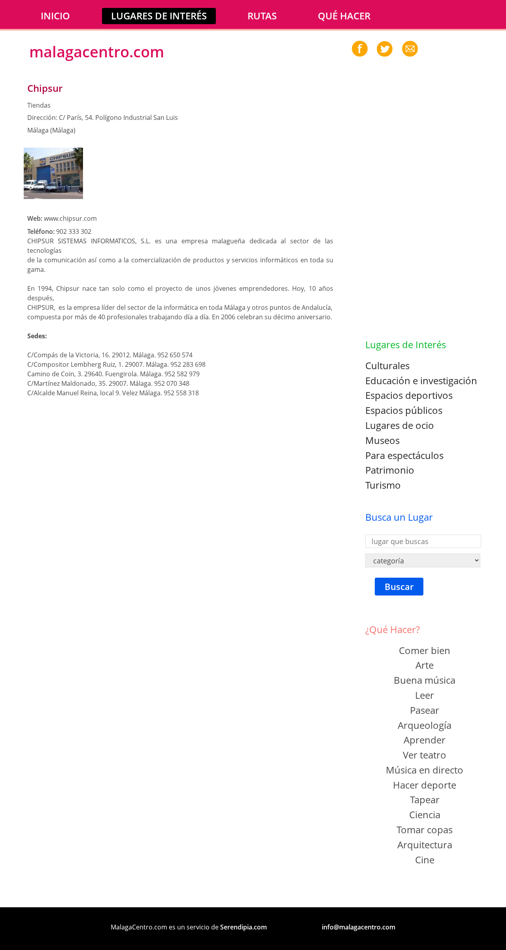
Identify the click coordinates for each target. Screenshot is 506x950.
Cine (424, 859)
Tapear (425, 799)
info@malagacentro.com (358, 927)
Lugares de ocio (399, 425)
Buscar (399, 586)
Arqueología (424, 725)
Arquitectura (424, 844)
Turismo (383, 484)
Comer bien (424, 650)
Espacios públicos (403, 410)
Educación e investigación (421, 380)
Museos (382, 440)
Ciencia (424, 814)
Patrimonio (389, 469)
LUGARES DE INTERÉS (159, 15)
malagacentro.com (96, 51)
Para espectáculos (404, 455)
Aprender (425, 739)
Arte (424, 664)
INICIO (55, 15)
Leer (424, 695)
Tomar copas (424, 829)
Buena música (424, 679)
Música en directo (424, 769)
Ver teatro (424, 754)
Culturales (387, 365)
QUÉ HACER (344, 15)
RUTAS (262, 15)
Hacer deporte (424, 784)
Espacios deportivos (409, 395)
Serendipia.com (243, 927)
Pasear (424, 710)
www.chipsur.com (70, 218)
